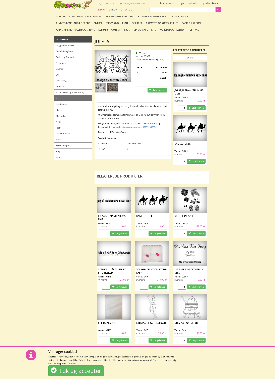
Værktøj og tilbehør (172, 29)
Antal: (163, 78)
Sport (58, 139)
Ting (58, 151)
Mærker (103, 29)
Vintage (59, 157)
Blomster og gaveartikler (162, 23)
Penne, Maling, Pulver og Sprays (75, 29)
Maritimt (60, 110)
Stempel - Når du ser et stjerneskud (112, 271)
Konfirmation (62, 104)
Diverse (98, 23)
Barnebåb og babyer (65, 51)
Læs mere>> (72, 363)
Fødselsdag (61, 80)
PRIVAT (102, 9)
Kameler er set (183, 143)
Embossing (112, 23)
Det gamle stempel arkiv (151, 16)
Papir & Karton (191, 23)
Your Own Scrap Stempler (85, 16)
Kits (153, 29)
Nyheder (60, 16)
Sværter (137, 23)
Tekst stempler (63, 145)
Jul (57, 98)
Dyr (57, 74)
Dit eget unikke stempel (119, 16)
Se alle (190, 57)
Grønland (60, 86)
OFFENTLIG (126, 9)
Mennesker (61, 116)
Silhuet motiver (63, 133)
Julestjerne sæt (183, 216)
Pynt (125, 23)
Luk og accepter (79, 371)
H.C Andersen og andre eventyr (70, 92)
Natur (58, 121)
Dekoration (61, 63)
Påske (58, 127)
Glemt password (166, 3)
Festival (194, 29)
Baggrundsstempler (65, 45)
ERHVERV (113, 9)
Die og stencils (179, 16)
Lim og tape (140, 29)
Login (181, 3)
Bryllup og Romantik (65, 57)
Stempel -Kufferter (186, 322)
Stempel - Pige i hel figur (151, 322)
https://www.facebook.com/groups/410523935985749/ (132, 127)
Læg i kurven (158, 90)
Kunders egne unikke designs (72, 23)
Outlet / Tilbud (120, 29)
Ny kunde (192, 3)
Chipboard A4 (106, 322)
